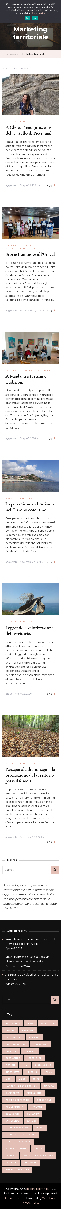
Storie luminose (16, 1148)
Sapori (31, 1121)
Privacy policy (38, 13)
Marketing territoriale (20, 121)
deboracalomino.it (37, 1188)
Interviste (27, 245)
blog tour (48, 1023)
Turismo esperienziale (38, 1155)
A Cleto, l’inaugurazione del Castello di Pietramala (29, 130)
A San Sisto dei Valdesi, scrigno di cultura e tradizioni (31, 977)
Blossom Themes (14, 1198)
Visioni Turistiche (17, 1169)
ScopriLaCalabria (16, 1128)
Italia (48, 1072)
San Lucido (12, 1121)
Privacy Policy (30, 1202)
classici (34, 1037)
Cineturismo (13, 1037)
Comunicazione (15, 1044)
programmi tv (14, 1107)
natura (49, 1086)
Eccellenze (12, 1058)
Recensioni (12, 1114)
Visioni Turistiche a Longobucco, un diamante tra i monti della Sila (27, 959)
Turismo (10, 1155)
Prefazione (34, 1093)
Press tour (44, 1100)
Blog (30, 1023)
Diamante (30, 1051)
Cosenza (11, 1051)
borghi (10, 1030)
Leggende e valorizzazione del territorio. (29, 630)
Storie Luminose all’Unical (30, 254)
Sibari (39, 1128)
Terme (38, 1148)
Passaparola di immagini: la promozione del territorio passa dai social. (30, 775)
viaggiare (30, 1162)
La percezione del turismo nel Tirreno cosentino (29, 507)
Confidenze (40, 1044)
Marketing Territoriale (21, 1086)
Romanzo (33, 1114)
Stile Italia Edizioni (18, 1142)
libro (22, 1079)
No (35, 18)
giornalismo (43, 1065)
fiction (10, 1065)
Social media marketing (20, 1135)
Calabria (27, 1030)
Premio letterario (17, 1100)
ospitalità (12, 1093)
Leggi (49, 185)
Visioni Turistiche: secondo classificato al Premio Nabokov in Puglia (30, 941)
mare (36, 1079)
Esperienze (12, 245)
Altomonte (12, 1023)
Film (25, 1065)
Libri (8, 1079)
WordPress (49, 1198)
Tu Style (10, 1162)
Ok (27, 18)
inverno (32, 1072)
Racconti (37, 1107)
